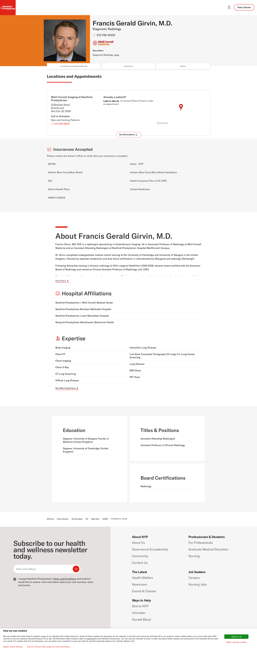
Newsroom (139, 584)
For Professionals (200, 543)
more (116, 55)
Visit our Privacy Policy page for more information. (48, 647)
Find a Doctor (244, 7)
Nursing (194, 556)
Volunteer (139, 613)
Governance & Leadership (150, 549)
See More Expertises (65, 388)
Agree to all (236, 636)
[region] (181, 110)
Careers (194, 578)
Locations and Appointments (74, 66)
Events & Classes (144, 591)
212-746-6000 (106, 35)
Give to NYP (140, 606)
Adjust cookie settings (12, 647)
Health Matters (142, 578)
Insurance (128, 66)
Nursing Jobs (197, 584)
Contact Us (140, 563)
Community (140, 556)
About (183, 66)
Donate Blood (141, 619)
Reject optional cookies (236, 642)
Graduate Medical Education (208, 549)
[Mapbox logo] (162, 123)
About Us (138, 543)
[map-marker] (181, 107)
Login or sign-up (111, 100)
